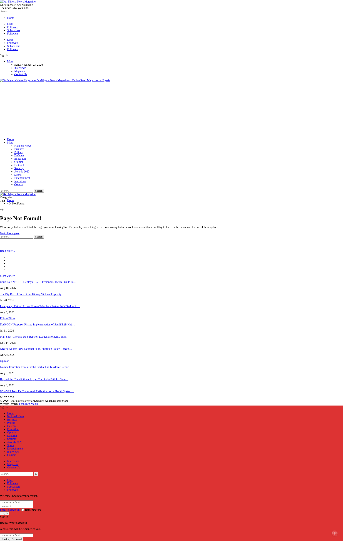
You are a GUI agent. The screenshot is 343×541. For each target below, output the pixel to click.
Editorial (19, 165)
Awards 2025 (21, 171)
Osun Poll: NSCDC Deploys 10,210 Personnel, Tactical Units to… (38, 281)
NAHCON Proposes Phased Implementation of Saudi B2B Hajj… (37, 324)
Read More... (7, 250)
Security (19, 168)
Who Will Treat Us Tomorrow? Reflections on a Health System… (37, 391)
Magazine (19, 71)
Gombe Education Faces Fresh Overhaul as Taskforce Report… (36, 367)
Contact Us (20, 74)
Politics (18, 152)
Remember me (33, 509)
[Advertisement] (171, 110)
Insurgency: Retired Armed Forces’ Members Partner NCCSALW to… (40, 306)
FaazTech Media (28, 403)
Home (10, 17)
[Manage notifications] (334, 533)
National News (22, 145)
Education (20, 158)
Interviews (20, 67)
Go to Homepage (9, 233)
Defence (19, 155)
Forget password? (10, 509)
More (10, 61)
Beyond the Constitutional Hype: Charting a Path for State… (34, 379)
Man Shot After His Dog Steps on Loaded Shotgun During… (34, 336)
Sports (17, 174)
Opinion (19, 161)
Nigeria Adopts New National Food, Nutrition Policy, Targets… (36, 348)
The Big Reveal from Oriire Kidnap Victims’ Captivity (30, 294)
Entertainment (22, 177)
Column (18, 184)
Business (19, 148)
